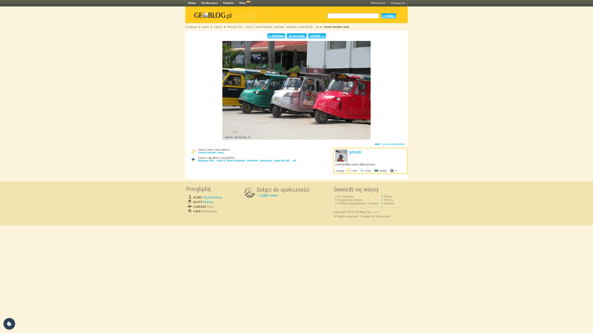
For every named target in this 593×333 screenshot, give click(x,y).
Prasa (388, 196)
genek (205, 26)
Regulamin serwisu (350, 200)
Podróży (208, 202)
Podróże (228, 3)
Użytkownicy (209, 3)
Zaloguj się (398, 3)
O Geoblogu (346, 196)
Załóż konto (378, 3)
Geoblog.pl (191, 26)
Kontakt (389, 203)
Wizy (242, 3)
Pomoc (389, 200)
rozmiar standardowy (393, 144)
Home (192, 3)
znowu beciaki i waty (336, 26)
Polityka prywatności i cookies (358, 203)
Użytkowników (212, 197)
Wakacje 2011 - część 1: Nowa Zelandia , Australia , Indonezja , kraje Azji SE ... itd (273, 26)
